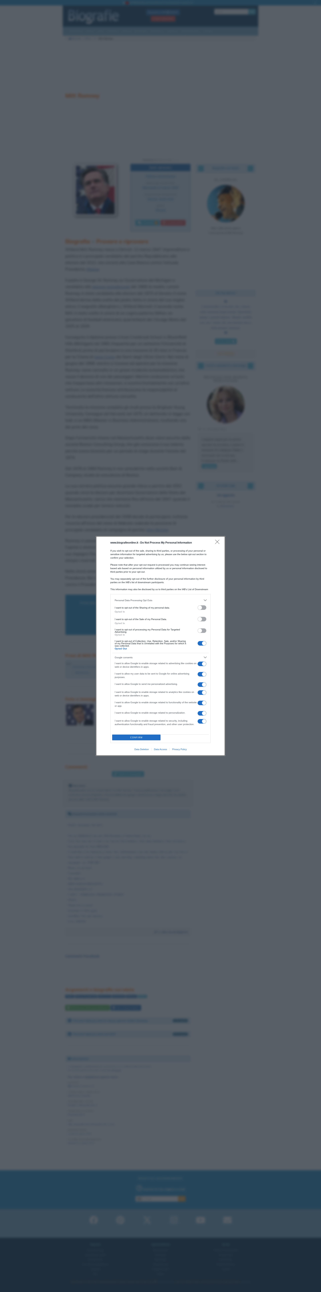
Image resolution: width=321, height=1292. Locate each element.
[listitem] (160, 600)
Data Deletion (141, 749)
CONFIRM (136, 737)
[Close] (218, 543)
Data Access (160, 749)
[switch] (202, 607)
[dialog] (160, 646)
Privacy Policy (179, 749)
